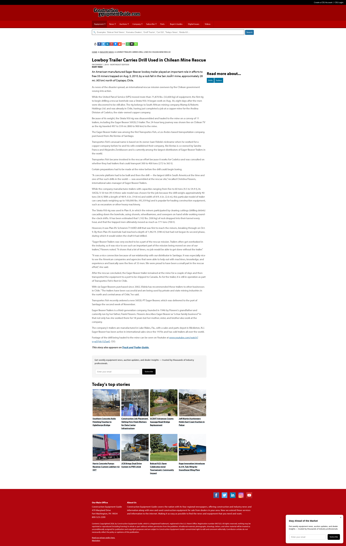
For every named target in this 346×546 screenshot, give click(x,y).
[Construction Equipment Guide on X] (225, 497)
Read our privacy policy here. (103, 537)
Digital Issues (193, 24)
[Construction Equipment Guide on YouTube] (250, 497)
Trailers (219, 80)
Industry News (107, 52)
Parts (162, 24)
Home (94, 52)
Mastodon (96, 540)
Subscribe (150, 24)
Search (249, 32)
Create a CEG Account (323, 2)
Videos (207, 24)
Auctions (123, 24)
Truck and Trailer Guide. (135, 347)
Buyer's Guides (176, 24)
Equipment (99, 24)
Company (136, 24)
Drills (210, 80)
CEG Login (339, 2)
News (111, 24)
